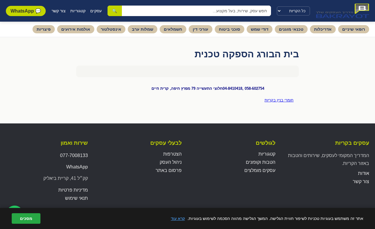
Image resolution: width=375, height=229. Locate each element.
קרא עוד (178, 218)
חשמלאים (173, 29)
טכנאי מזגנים (291, 29)
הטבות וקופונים (260, 162)
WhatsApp (77, 166)
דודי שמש (259, 29)
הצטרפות (172, 153)
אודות (363, 173)
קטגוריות (78, 10)
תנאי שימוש (76, 198)
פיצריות (44, 29)
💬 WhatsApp (26, 10)
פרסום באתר (169, 170)
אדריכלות (323, 29)
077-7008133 (74, 155)
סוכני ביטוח (229, 29)
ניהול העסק (171, 162)
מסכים (26, 218)
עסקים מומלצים (259, 170)
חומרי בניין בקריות (279, 100)
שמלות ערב (142, 29)
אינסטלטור (111, 29)
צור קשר (59, 10)
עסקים (96, 10)
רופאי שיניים (353, 29)
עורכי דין (200, 29)
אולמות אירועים (75, 29)
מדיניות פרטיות (73, 189)
